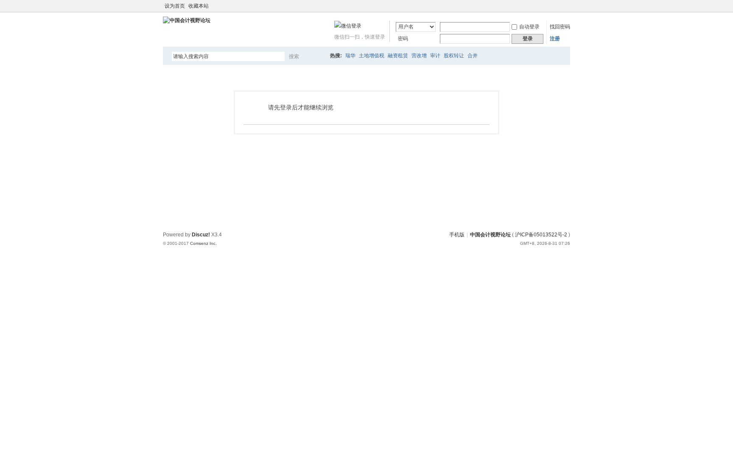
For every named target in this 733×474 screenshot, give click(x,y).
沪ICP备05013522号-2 (541, 235)
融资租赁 (398, 56)
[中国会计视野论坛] (186, 20)
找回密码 (560, 27)
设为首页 (175, 6)
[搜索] (319, 56)
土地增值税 (371, 56)
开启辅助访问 (558, 6)
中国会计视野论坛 (490, 235)
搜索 (294, 56)
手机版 (456, 235)
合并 (472, 56)
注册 (555, 39)
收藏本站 (198, 6)
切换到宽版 (565, 6)
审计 (435, 56)
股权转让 (454, 56)
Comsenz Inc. (203, 243)
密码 (403, 39)
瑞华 (350, 56)
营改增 (419, 56)
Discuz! (201, 235)
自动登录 (529, 27)
